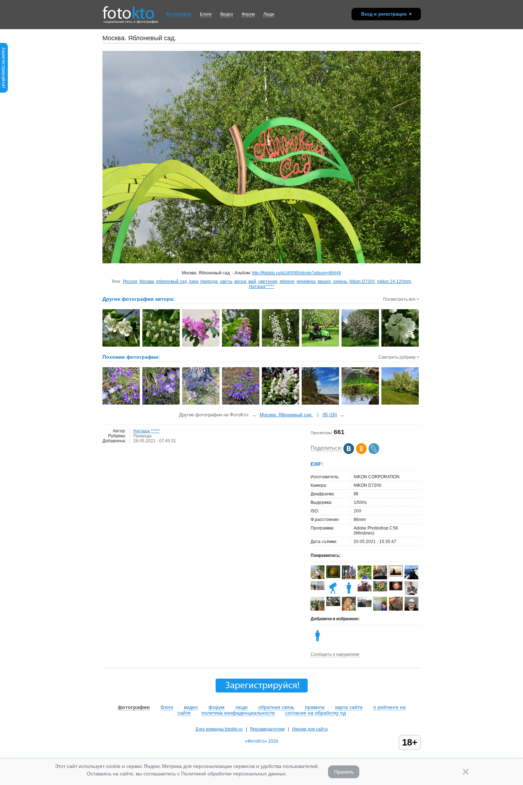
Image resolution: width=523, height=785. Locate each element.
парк (193, 281)
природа (209, 281)
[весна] (281, 403)
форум (216, 707)
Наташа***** (261, 286)
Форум (248, 14)
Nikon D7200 (362, 281)
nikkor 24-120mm (394, 281)
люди (241, 707)
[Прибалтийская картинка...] (321, 403)
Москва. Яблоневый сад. (286, 414)
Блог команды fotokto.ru (219, 729)
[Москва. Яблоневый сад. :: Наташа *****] (121, 345)
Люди (268, 14)
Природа (142, 435)
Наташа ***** (146, 430)
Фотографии (178, 14)
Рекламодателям (267, 729)
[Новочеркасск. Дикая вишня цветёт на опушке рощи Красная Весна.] (400, 403)
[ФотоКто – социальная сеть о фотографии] (128, 10)
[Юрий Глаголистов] (396, 589)
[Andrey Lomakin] (411, 577)
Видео (226, 14)
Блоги (206, 14)
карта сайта (349, 707)
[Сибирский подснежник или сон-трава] (121, 403)
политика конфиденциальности (238, 713)
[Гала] (380, 609)
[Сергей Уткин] (364, 590)
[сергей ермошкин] (317, 588)
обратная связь (276, 707)
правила (314, 707)
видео (191, 707)
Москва (146, 281)
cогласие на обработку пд (315, 713)
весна (240, 281)
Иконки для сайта (310, 729)
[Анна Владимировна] (333, 604)
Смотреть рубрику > (399, 357)
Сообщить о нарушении (335, 654)
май (252, 281)
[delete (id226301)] (349, 593)
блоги (166, 707)
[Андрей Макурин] (364, 605)
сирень (340, 281)
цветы (226, 281)
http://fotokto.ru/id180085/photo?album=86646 (296, 272)
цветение (268, 281)
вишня (324, 281)
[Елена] (396, 575)
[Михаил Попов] (317, 577)
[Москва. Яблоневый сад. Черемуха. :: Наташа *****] (161, 345)
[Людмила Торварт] (333, 593)
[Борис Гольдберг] (411, 593)
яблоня (287, 281)
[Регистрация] (4, 91)
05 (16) (330, 414)
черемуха (306, 281)
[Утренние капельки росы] (361, 403)
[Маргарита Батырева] (380, 590)
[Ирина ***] (380, 578)
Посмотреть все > (401, 299)
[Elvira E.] (333, 576)
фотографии (134, 707)
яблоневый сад (171, 281)
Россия (130, 281)
